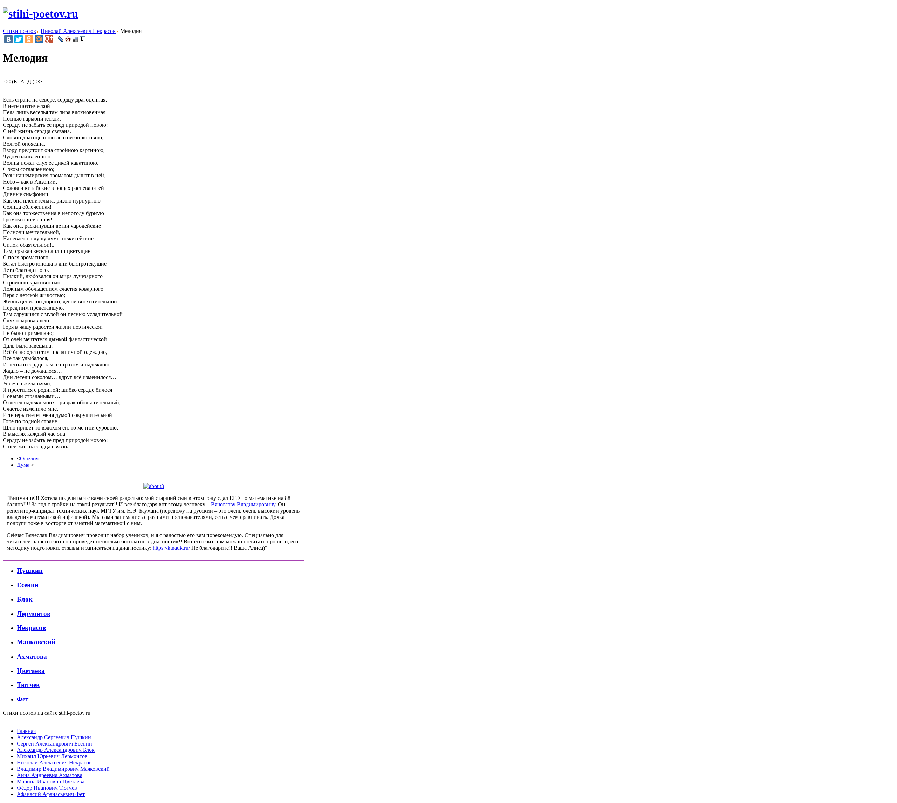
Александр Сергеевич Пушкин (54, 737)
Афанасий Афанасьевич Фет (51, 794)
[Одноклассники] (29, 39)
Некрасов (31, 627)
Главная (26, 731)
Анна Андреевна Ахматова (49, 775)
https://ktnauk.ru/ (171, 548)
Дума (24, 465)
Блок (25, 599)
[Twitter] (18, 39)
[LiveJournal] (60, 39)
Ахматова (32, 656)
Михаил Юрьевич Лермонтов (52, 756)
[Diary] (68, 39)
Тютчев (28, 684)
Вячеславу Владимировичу (243, 504)
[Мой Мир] (39, 39)
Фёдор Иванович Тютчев (47, 788)
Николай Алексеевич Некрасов (54, 763)
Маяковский (36, 642)
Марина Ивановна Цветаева (50, 781)
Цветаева (31, 670)
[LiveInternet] (83, 39)
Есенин (28, 585)
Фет (22, 699)
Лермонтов (33, 613)
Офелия (29, 458)
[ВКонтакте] (8, 39)
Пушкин (30, 570)
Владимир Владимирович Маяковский (63, 769)
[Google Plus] (49, 39)
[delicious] (75, 39)
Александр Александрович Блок (56, 750)
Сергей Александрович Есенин (54, 744)
